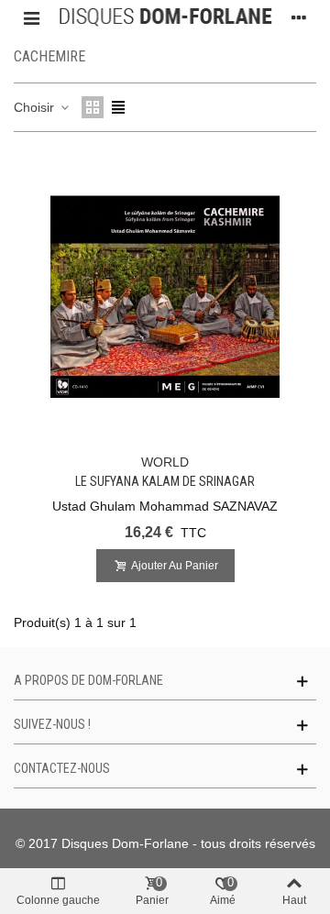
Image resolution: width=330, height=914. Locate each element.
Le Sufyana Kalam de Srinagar (165, 481)
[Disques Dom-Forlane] (165, 17)
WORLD (165, 462)
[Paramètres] (298, 17)
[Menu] (31, 17)
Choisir (36, 107)
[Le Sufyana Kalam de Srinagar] (165, 297)
